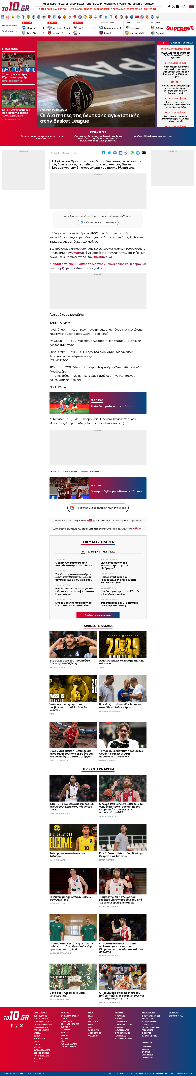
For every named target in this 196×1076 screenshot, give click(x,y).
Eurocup (65, 1027)
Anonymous (148, 1012)
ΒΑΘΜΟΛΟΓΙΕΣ (101, 8)
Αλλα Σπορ (93, 1036)
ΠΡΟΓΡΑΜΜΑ (118, 8)
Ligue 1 (37, 1041)
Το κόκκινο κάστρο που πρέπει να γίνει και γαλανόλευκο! (42, 137)
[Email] (143, 152)
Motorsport (94, 1033)
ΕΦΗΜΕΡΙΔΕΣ (147, 1055)
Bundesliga (39, 1039)
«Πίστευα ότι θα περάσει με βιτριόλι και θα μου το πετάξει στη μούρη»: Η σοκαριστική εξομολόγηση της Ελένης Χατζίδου (98, 138)
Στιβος (91, 1027)
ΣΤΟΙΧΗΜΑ (51, 8)
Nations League (41, 1056)
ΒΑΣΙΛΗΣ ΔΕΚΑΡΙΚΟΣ (151, 1027)
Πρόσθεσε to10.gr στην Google (100, 222)
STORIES (146, 1052)
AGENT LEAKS (148, 1019)
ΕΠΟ (35, 1061)
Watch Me (147, 1043)
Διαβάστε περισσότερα (98, 615)
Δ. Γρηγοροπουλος (124, 1039)
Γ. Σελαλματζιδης (123, 1024)
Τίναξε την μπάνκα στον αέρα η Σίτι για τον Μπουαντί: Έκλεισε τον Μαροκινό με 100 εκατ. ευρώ (175, 71)
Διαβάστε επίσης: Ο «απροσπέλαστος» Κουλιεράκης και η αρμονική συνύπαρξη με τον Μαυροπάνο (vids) (98, 266)
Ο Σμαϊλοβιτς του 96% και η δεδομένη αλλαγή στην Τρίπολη (175, 55)
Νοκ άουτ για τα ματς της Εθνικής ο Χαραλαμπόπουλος (120, 593)
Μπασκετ (66, 1012)
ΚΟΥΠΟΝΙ (63, 8)
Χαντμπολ (93, 1021)
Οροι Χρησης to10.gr (144, 1073)
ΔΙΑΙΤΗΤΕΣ (95, 471)
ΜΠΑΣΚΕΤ (63, 3)
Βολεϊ (90, 1016)
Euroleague (67, 1021)
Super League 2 (41, 1019)
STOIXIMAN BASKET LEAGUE (73, 471)
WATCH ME (125, 3)
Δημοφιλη (94, 551)
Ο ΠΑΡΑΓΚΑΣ (147, 1024)
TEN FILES (148, 3)
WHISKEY (188, 1073)
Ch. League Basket (70, 1024)
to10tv (145, 1049)
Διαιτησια (38, 1058)
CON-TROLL (149, 8)
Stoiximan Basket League (70, 1017)
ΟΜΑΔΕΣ (137, 3)
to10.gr (54, 152)
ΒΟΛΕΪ (80, 3)
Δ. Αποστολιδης (122, 1033)
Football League (42, 1021)
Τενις (90, 1024)
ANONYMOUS (111, 3)
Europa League (41, 1027)
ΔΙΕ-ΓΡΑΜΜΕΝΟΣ (149, 1021)
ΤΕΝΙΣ (88, 3)
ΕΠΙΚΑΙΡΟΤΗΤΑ (176, 1016)
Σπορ (90, 1012)
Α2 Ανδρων (66, 1029)
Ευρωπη (37, 1044)
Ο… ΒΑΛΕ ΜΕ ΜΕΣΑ (150, 1036)
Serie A (37, 1036)
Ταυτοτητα (105, 1073)
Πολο (90, 1019)
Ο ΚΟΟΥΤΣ (146, 1033)
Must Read (109, 551)
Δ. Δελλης (119, 1019)
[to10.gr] (15, 6)
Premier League (41, 1030)
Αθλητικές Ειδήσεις (88, 528)
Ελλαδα (64, 1032)
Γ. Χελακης (120, 1016)
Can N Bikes (93, 1030)
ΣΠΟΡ (73, 3)
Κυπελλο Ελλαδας (42, 1050)
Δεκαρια (119, 1012)
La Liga (37, 1033)
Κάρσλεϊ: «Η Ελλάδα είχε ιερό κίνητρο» (152, 136)
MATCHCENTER (83, 8)
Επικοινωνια (162, 1073)
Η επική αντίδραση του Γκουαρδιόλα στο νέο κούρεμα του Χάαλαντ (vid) (118, 579)
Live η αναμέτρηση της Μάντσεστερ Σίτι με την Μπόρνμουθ (175, 118)
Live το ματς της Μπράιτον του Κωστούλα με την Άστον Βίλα (175, 104)
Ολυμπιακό (79, 253)
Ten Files (173, 1012)
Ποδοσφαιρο (40, 1012)
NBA (63, 1041)
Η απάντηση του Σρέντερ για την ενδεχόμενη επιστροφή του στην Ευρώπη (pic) (175, 89)
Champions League (43, 1024)
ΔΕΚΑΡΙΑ (97, 3)
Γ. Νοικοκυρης (122, 1021)
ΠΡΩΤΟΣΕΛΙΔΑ (134, 8)
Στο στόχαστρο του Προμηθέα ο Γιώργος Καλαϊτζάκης (120, 604)
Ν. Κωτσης (120, 1027)
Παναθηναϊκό (102, 257)
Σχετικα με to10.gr (122, 1073)
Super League (40, 1016)
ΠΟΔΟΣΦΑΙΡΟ (49, 3)
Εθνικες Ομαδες (41, 1053)
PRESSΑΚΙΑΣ (147, 1030)
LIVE (71, 8)
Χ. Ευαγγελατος (122, 1030)
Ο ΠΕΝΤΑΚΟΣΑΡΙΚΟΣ (151, 1016)
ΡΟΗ (41, 8)
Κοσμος (38, 1047)
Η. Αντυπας (120, 1036)
